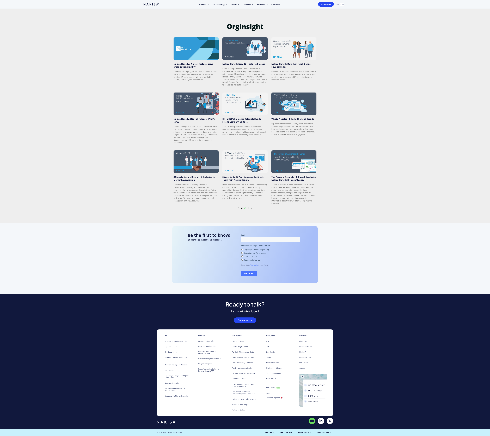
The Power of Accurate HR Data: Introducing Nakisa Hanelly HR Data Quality (293, 178)
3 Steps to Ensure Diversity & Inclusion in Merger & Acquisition (194, 178)
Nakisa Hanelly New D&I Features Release (243, 64)
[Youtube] (312, 421)
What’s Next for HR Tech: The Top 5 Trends (292, 119)
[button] (204, 5)
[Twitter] (330, 421)
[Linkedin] (321, 421)
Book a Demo (326, 4)
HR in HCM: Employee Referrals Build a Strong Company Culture (241, 120)
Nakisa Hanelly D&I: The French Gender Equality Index (291, 65)
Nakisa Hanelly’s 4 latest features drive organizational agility (193, 65)
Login (338, 4)
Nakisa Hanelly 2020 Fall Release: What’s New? (194, 120)
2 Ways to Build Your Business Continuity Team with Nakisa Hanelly (243, 178)
